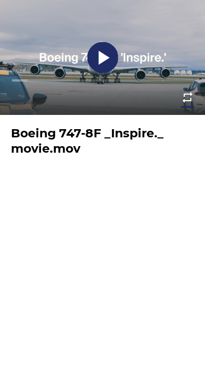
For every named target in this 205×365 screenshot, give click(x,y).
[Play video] (102, 57)
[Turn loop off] (187, 97)
